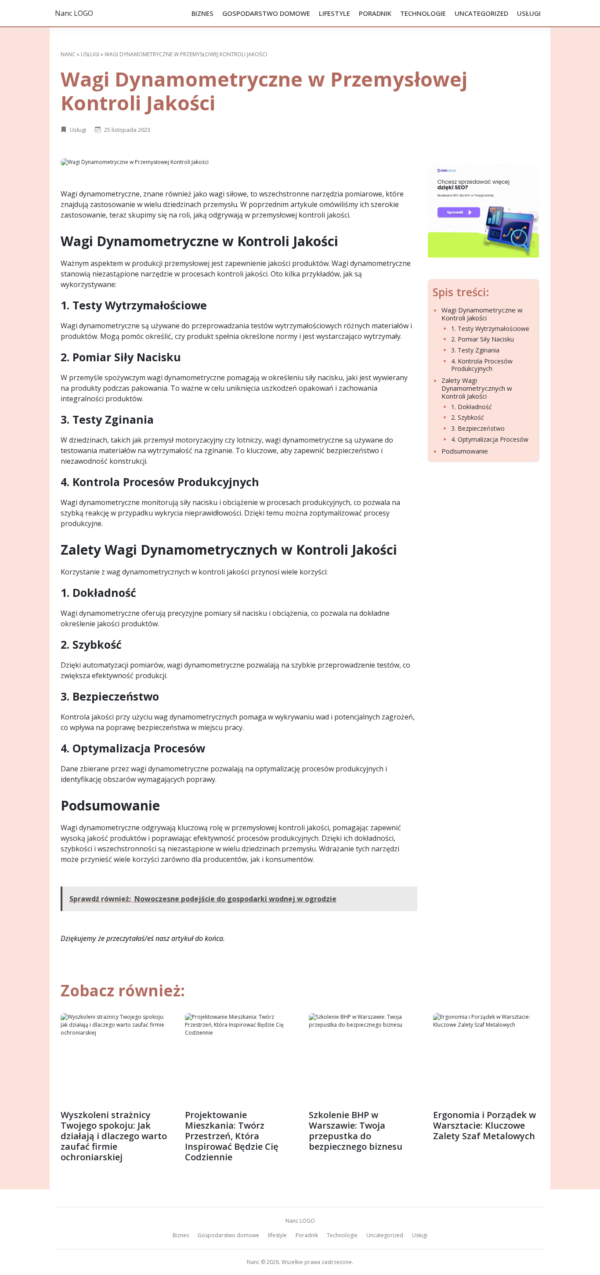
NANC (68, 54)
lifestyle (334, 13)
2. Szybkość (467, 417)
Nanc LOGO (74, 13)
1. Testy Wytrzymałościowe (490, 329)
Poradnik (375, 13)
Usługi (529, 13)
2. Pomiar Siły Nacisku (482, 339)
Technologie (423, 13)
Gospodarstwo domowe (266, 13)
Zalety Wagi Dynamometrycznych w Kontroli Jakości (476, 388)
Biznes (202, 13)
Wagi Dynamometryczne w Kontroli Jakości (482, 314)
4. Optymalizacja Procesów (489, 439)
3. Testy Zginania (475, 350)
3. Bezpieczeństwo (478, 428)
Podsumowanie (464, 451)
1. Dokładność (471, 407)
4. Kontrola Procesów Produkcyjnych (482, 365)
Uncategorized (481, 13)
